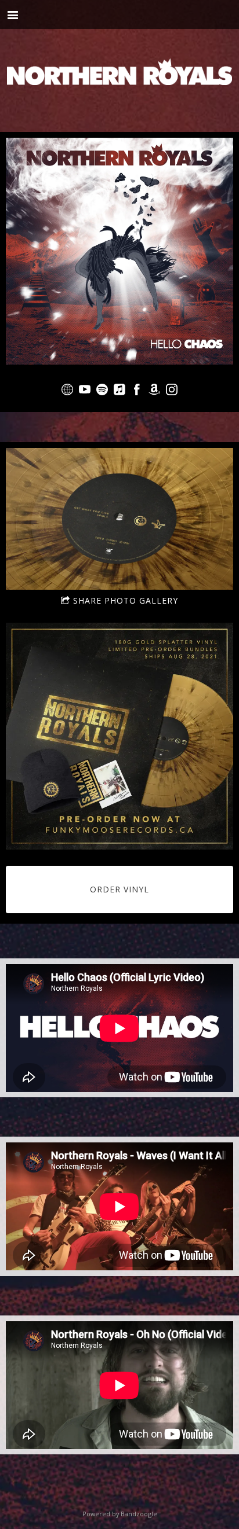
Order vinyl (119, 889)
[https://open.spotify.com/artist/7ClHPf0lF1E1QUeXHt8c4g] (102, 391)
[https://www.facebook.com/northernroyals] (137, 391)
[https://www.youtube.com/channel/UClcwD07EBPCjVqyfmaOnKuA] (84, 391)
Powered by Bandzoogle (119, 1513)
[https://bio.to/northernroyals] (67, 391)
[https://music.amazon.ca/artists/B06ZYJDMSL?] (154, 391)
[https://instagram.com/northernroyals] (172, 391)
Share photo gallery (125, 600)
